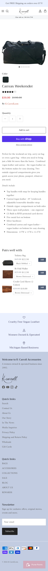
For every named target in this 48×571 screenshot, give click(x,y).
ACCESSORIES (9, 468)
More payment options (24, 145)
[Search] (8, 11)
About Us (6, 413)
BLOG (5, 483)
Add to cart (24, 130)
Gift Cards (7, 447)
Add (42, 260)
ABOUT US (7, 488)
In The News (8, 423)
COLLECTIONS (9, 473)
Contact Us (7, 408)
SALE (4, 478)
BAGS (5, 464)
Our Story (6, 418)
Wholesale (6, 442)
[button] (6, 80)
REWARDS (7, 492)
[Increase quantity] (20, 119)
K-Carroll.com (11, 104)
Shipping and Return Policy (14, 437)
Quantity (6, 113)
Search (5, 404)
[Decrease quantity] (5, 119)
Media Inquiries (9, 428)
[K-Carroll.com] (24, 11)
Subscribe (9, 531)
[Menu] (3, 11)
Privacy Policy (8, 432)
